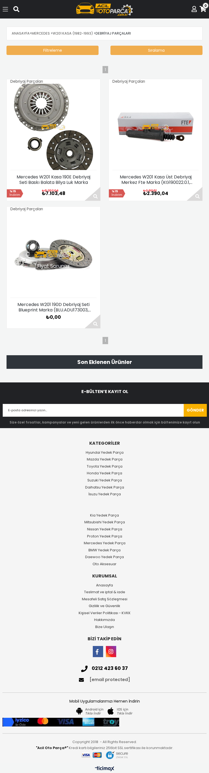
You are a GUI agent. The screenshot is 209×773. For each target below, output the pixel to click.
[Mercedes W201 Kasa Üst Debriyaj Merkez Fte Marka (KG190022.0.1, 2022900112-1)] (155, 126)
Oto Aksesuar (104, 564)
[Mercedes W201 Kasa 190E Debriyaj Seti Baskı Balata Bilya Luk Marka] (53, 126)
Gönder (195, 410)
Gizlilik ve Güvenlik (104, 606)
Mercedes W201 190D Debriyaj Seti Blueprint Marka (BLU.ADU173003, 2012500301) (53, 307)
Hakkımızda (104, 620)
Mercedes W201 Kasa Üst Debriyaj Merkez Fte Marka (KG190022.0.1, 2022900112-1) (156, 179)
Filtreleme (52, 50)
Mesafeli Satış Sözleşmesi (104, 599)
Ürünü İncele (92, 194)
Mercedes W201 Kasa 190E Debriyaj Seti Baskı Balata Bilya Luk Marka (53, 179)
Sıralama (156, 50)
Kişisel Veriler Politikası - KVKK (105, 613)
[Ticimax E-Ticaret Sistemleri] (104, 769)
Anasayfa (104, 585)
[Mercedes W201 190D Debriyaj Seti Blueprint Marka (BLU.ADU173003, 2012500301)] (53, 254)
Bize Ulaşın (104, 627)
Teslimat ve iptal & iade (104, 592)
